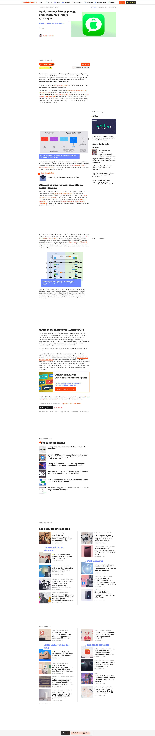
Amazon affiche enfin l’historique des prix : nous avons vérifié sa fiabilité (62, 653)
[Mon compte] (120, 2)
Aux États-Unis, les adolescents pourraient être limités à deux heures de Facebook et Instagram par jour (105, 581)
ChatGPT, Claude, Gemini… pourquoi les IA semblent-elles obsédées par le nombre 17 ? (105, 635)
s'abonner (132, 2)
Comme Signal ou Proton (63, 94)
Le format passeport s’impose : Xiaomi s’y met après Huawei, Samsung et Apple (105, 551)
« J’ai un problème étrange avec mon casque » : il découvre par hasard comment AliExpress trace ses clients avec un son (105, 651)
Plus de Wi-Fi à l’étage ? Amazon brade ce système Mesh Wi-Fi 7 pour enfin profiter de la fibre (62, 695)
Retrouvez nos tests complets (65, 389)
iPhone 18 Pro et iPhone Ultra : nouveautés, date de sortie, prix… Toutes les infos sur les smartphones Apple (106, 153)
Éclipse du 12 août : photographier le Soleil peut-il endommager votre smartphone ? (104, 160)
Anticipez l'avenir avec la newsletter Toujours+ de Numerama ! (67, 448)
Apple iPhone (112, 7)
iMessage (75, 411)
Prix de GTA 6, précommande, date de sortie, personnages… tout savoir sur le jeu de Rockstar (62, 538)
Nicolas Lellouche (48, 35)
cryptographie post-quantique (62, 193)
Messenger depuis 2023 (47, 168)
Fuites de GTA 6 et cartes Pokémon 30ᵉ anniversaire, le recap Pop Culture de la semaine (105, 678)
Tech (94, 7)
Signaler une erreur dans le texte (71, 404)
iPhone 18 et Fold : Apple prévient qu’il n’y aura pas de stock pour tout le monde (103, 175)
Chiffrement (54, 411)
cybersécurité (65, 411)
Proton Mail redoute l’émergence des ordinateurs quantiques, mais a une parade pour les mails (66, 464)
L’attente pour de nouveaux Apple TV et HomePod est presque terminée (105, 664)
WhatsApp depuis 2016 (77, 166)
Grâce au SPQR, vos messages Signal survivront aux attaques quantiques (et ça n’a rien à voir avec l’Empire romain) (68, 457)
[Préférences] (123, 2)
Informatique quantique (88, 411)
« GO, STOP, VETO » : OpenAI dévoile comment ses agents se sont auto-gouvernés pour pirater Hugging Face (62, 584)
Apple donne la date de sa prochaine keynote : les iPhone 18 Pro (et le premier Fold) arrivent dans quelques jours (105, 567)
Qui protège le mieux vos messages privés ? (63, 177)
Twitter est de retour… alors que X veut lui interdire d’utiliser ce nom (62, 570)
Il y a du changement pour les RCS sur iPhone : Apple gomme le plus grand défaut (68, 480)
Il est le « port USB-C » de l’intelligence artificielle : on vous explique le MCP (104, 691)
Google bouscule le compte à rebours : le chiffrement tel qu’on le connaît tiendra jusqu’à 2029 (68, 472)
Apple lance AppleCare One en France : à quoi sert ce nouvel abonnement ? (102, 167)
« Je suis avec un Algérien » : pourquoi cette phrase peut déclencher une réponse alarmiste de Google (62, 668)
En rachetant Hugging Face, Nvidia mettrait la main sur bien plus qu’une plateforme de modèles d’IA (63, 597)
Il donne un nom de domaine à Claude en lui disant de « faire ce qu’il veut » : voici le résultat (61, 635)
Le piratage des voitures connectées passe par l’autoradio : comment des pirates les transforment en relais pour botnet (62, 681)
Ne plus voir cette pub (45, 60)
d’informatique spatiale (61, 85)
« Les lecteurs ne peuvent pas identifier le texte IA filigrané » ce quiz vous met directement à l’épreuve (104, 538)
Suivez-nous (85, 64)
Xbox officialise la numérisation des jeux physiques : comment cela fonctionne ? (105, 594)
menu (41, 2)
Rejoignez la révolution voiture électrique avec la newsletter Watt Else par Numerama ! (103, 138)
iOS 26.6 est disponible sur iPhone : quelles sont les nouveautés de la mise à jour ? (102, 182)
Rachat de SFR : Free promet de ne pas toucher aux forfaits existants (62, 556)
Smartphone (102, 7)
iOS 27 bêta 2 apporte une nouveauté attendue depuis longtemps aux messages (68, 489)
